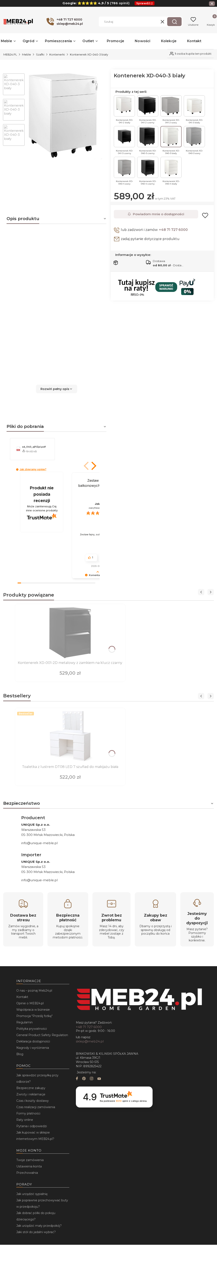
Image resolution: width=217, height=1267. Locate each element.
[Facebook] (77, 1079)
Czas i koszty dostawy (32, 1101)
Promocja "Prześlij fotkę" (34, 1016)
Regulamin (24, 1022)
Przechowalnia (27, 1173)
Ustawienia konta (29, 1166)
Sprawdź (143, 3)
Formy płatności (28, 1113)
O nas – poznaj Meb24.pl (34, 990)
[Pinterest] (84, 1079)
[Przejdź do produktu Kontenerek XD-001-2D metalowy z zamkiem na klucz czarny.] (70, 632)
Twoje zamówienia (30, 1160)
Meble (26, 54)
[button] (174, 21)
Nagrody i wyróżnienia (32, 1048)
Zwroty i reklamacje (30, 1094)
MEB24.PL (10, 54)
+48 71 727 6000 (173, 230)
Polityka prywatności (31, 1029)
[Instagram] (91, 1079)
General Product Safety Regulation (42, 1035)
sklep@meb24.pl (90, 1041)
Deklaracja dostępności (33, 1041)
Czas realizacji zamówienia (35, 1107)
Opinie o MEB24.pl (30, 1003)
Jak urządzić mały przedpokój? (39, 1226)
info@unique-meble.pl (39, 843)
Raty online (24, 1120)
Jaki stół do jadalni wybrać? (36, 1232)
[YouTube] (99, 1079)
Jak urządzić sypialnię (31, 1194)
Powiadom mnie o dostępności (158, 214)
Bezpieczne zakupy (30, 1088)
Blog (19, 1054)
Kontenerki (57, 54)
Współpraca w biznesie (33, 1010)
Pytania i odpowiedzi (31, 1126)
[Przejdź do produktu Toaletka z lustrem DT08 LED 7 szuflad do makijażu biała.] (70, 736)
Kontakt (22, 997)
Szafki (40, 54)
